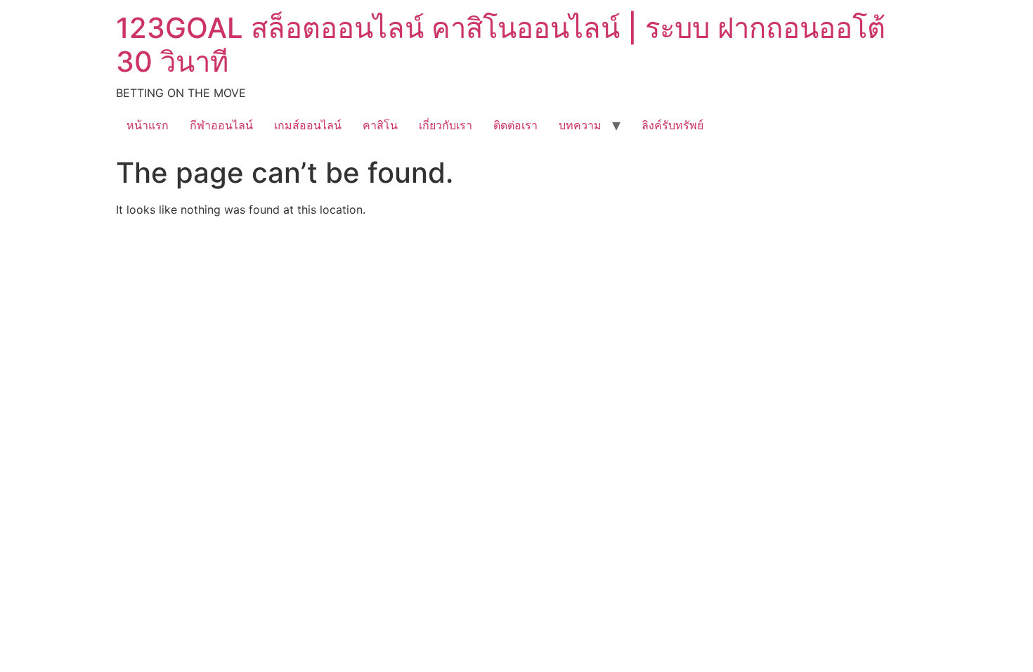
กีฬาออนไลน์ (221, 125)
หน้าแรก (147, 125)
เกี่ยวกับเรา (445, 125)
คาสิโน (380, 125)
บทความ (580, 125)
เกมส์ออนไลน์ (308, 125)
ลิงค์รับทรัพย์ (672, 125)
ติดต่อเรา (515, 125)
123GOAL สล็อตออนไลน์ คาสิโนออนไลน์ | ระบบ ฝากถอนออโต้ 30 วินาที (500, 45)
